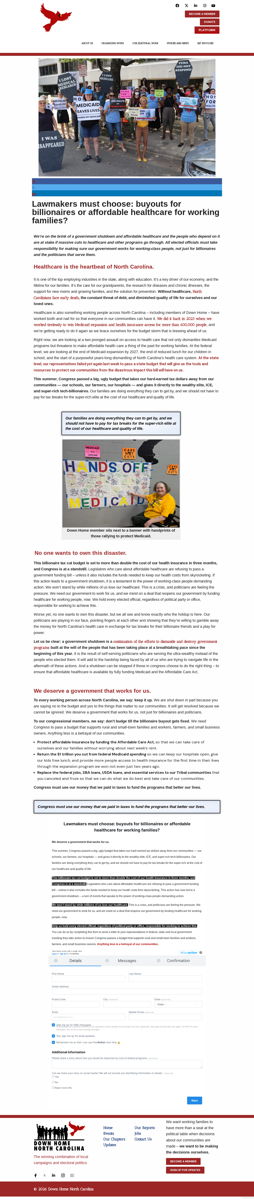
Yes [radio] (56, 1076)
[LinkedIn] (195, 5)
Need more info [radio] (63, 1087)
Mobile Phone (141, 1012)
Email (55, 1012)
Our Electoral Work (145, 43)
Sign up (63, 954)
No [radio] (56, 1082)
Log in (54, 954)
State (162, 999)
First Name (58, 973)
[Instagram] (204, 5)
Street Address (60, 986)
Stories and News (178, 43)
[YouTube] (214, 5)
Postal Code (58, 999)
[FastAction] (188, 952)
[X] (186, 5)
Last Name (135, 973)
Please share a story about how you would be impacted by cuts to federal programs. (105, 1058)
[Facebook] (177, 5)
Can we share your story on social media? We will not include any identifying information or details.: (112, 1073)
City (110, 999)
